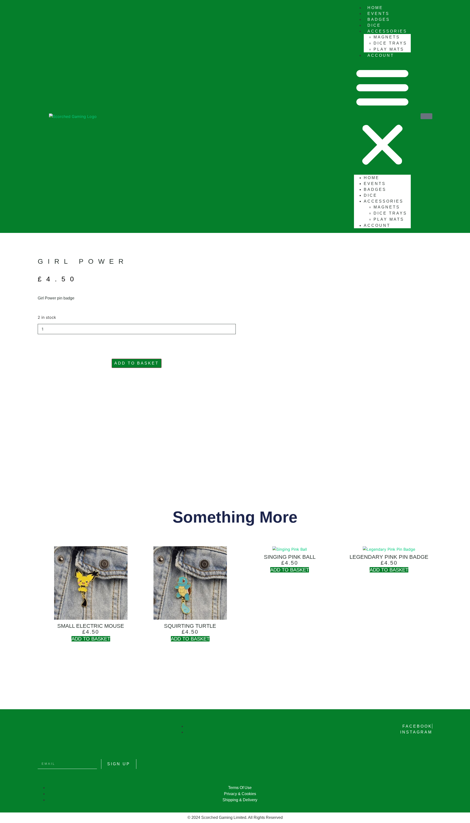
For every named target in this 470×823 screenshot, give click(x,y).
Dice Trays (390, 43)
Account (380, 55)
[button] (382, 116)
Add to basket (136, 363)
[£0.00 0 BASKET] (426, 116)
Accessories (387, 31)
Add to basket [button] (90, 638)
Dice (370, 195)
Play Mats (389, 219)
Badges (375, 189)
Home (371, 178)
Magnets (387, 37)
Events (375, 184)
